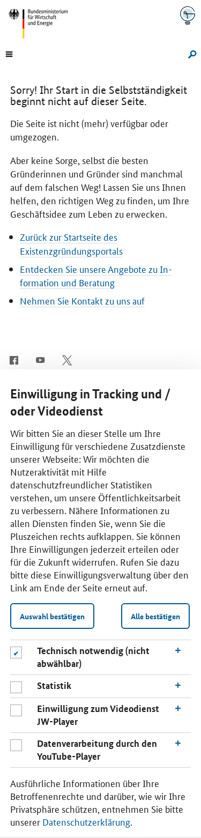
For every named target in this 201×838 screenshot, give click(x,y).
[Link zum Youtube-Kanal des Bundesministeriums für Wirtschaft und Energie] (40, 359)
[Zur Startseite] (187, 15)
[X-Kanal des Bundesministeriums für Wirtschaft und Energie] (67, 359)
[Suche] (190, 53)
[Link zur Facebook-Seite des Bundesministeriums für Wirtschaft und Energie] (14, 359)
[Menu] (9, 53)
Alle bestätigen (155, 616)
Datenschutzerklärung (86, 821)
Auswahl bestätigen (52, 616)
